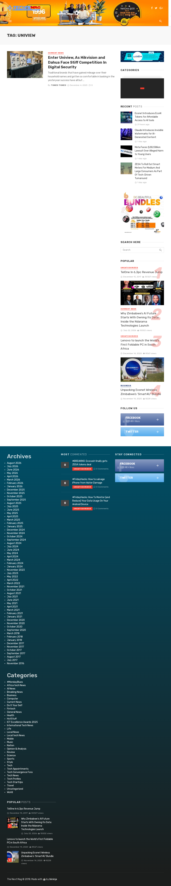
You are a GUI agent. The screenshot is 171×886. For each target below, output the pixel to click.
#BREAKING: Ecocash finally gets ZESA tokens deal (89, 463)
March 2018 (13, 633)
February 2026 (15, 483)
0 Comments (102, 469)
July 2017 (12, 660)
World (10, 792)
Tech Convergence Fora (20, 772)
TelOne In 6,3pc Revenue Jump (141, 272)
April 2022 (12, 580)
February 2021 (15, 613)
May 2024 (12, 553)
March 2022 (13, 583)
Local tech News (16, 735)
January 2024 (15, 566)
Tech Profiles (14, 778)
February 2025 (15, 523)
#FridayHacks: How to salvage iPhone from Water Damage (88, 481)
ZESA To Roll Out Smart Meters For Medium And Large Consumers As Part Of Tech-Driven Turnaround (148, 171)
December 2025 (16, 489)
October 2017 (14, 650)
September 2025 (16, 499)
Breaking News (15, 692)
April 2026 (12, 476)
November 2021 (15, 586)
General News (14, 712)
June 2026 (13, 469)
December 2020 (16, 620)
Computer (12, 698)
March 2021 (13, 610)
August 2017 (14, 656)
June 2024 (13, 549)
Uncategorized (129, 268)
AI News (11, 688)
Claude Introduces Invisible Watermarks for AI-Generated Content (149, 134)
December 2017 (15, 643)
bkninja (53, 879)
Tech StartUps (15, 782)
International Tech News (20, 725)
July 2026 (12, 466)
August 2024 (14, 543)
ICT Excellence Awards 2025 (22, 722)
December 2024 (16, 529)
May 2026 (12, 473)
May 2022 (12, 576)
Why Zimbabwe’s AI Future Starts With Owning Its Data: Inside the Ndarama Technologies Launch (140, 319)
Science (11, 755)
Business (126, 386)
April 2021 (12, 606)
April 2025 (12, 516)
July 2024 (12, 546)
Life (9, 728)
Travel (10, 785)
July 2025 (12, 506)
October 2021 (14, 590)
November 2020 (16, 623)
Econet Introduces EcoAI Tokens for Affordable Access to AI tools (148, 117)
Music (10, 742)
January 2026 (15, 486)
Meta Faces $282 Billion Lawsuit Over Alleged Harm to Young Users (149, 151)
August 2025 (14, 503)
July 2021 (12, 596)
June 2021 (13, 600)
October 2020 (14, 626)
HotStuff (12, 718)
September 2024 (16, 539)
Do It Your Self (14, 705)
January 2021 (14, 616)
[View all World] (142, 88)
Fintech (11, 708)
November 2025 (16, 493)
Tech (9, 765)
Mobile (10, 738)
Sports (10, 758)
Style (10, 762)
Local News (13, 732)
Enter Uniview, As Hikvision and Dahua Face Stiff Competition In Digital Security (77, 62)
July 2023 (12, 573)
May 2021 (12, 603)
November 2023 (16, 570)
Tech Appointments (18, 768)
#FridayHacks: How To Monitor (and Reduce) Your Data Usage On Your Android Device (91, 501)
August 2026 (14, 463)
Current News (56, 53)
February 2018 (15, 636)
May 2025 (12, 513)
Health (10, 715)
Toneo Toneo (58, 85)
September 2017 (16, 653)
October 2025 (14, 496)
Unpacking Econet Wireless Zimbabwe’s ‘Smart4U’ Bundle (141, 392)
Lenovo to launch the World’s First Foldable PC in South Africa (140, 344)
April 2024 (12, 556)
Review (11, 752)
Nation (10, 745)
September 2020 (16, 630)
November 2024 (16, 533)
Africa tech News (16, 685)
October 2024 (14, 536)
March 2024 (13, 559)
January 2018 (14, 640)
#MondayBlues (15, 682)
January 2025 (15, 526)
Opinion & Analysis (16, 748)
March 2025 (13, 519)
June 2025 (13, 509)
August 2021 (14, 593)
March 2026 (13, 479)
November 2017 (15, 646)
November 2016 (15, 663)
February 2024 (15, 563)
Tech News (13, 775)
